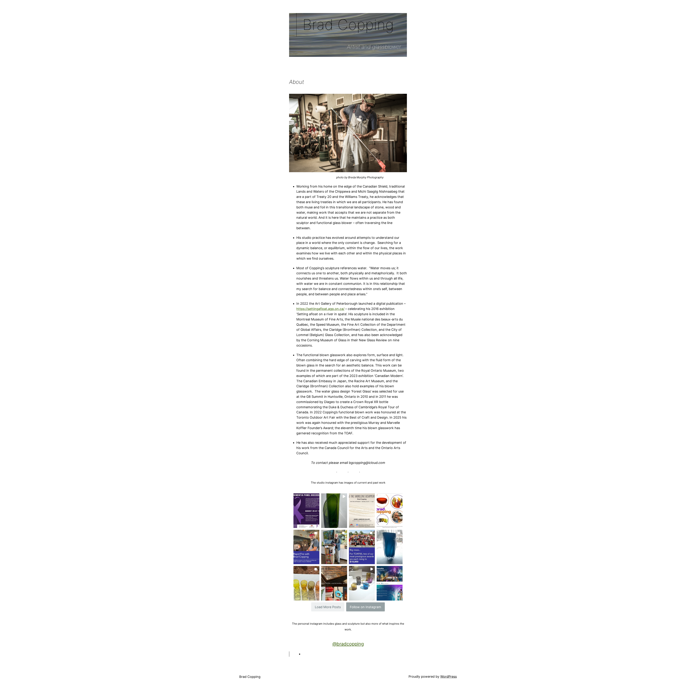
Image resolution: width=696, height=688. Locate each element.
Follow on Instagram (365, 607)
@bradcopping (348, 644)
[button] (306, 510)
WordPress (448, 676)
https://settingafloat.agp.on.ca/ (320, 309)
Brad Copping (249, 677)
